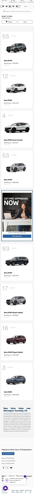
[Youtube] (11, 467)
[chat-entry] (5, 488)
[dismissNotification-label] (25, 476)
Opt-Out (30, 491)
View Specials (17, 236)
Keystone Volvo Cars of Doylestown (5, 491)
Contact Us (9, 453)
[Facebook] (3, 467)
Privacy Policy (13, 491)
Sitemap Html (22, 491)
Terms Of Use (17, 491)
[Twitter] (7, 467)
